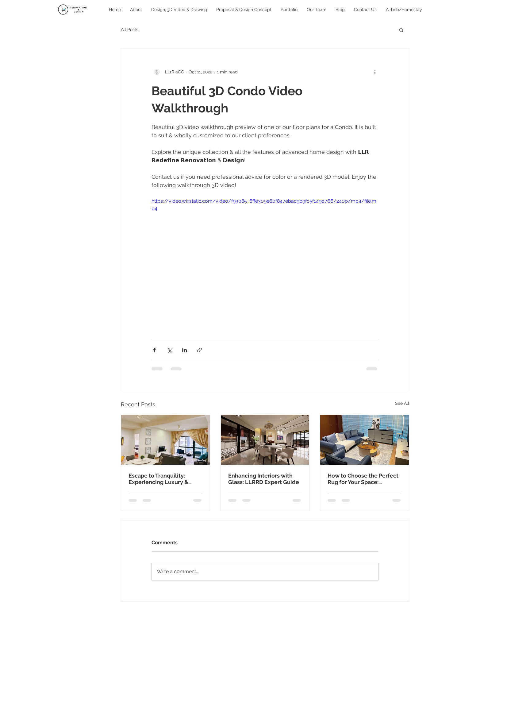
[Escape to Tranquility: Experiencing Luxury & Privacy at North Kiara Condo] (165, 440)
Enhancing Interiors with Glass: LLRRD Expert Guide (263, 478)
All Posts (129, 29)
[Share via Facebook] (154, 350)
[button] (401, 29)
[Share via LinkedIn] (184, 350)
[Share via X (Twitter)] (169, 350)
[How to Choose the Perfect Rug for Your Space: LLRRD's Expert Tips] (364, 440)
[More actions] (374, 72)
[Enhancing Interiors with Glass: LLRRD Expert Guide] (265, 440)
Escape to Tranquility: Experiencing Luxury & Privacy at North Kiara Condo (158, 478)
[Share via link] (199, 350)
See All (402, 403)
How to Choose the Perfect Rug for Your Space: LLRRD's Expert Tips (363, 478)
